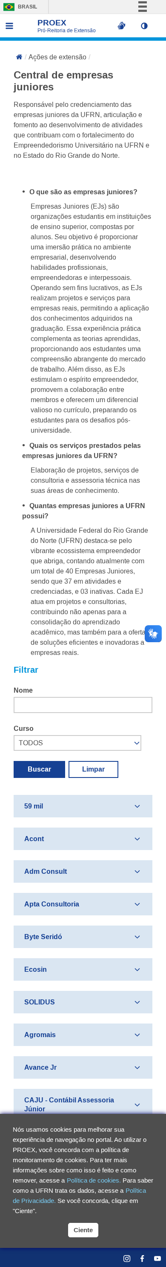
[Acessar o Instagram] (122, 1258)
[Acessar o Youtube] (153, 1258)
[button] (146, 26)
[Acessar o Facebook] (138, 1258)
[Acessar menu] (9, 26)
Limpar (93, 769)
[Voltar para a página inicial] (19, 57)
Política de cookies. (94, 1180)
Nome (23, 690)
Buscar (39, 769)
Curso (24, 728)
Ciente (83, 1229)
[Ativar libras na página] (121, 26)
